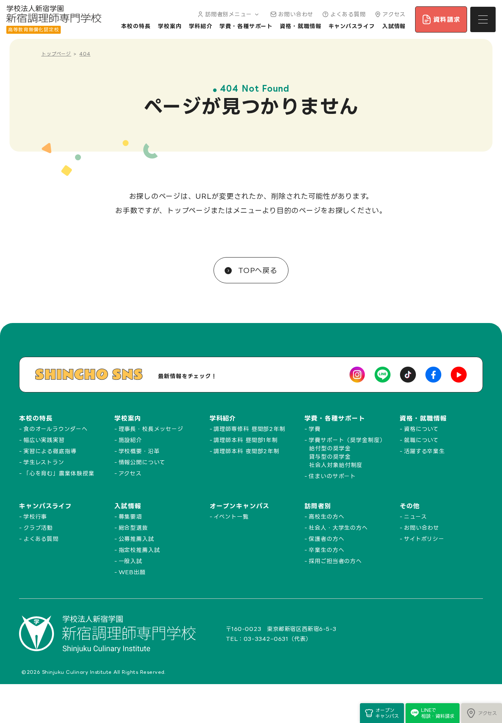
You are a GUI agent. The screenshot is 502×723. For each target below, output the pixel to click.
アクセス (394, 14)
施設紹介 (130, 440)
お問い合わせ (296, 14)
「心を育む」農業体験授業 (58, 473)
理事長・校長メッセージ (151, 429)
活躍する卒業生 (424, 451)
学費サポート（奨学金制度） (347, 440)
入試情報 (394, 26)
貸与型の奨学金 (329, 457)
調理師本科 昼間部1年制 (245, 440)
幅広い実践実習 (44, 440)
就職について (421, 440)
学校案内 (170, 26)
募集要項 (130, 516)
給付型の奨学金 (329, 448)
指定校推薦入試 (139, 550)
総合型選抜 (133, 528)
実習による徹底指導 (50, 451)
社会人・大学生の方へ (338, 528)
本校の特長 (136, 26)
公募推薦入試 (136, 539)
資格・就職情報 (300, 26)
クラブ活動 (38, 528)
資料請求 (446, 19)
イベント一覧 (230, 516)
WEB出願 (132, 572)
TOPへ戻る (256, 270)
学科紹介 (201, 26)
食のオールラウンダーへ (55, 429)
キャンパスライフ (352, 26)
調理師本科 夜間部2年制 (246, 451)
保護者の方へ (326, 539)
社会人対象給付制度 (335, 465)
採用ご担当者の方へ (335, 561)
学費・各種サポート (246, 26)
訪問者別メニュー (228, 14)
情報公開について (142, 462)
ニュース (415, 516)
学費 (315, 429)
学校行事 (35, 516)
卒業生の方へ (326, 550)
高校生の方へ (326, 516)
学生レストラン (43, 462)
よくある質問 (347, 14)
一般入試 (130, 561)
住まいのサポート (332, 476)
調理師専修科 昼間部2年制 (249, 429)
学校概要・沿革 (139, 451)
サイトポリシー (424, 539)
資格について (421, 429)
